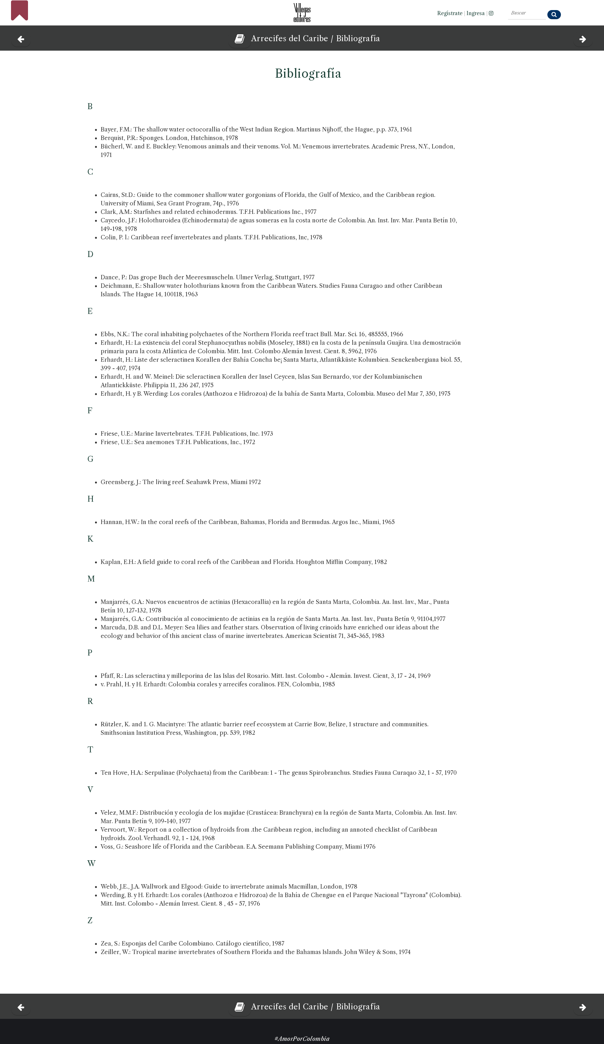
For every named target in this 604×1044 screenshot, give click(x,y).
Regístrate (449, 13)
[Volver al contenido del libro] (237, 38)
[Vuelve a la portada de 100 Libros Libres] (19, 17)
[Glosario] (21, 37)
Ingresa (476, 13)
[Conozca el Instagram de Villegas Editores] (491, 13)
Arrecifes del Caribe (291, 38)
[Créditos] (583, 37)
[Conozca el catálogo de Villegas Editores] (302, 10)
